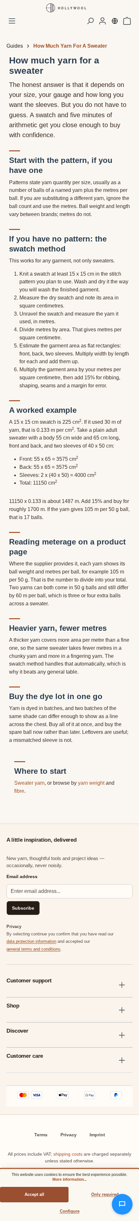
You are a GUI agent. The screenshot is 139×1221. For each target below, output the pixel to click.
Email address (21, 876)
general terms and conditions (33, 949)
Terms (41, 1134)
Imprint (97, 1134)
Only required (105, 1194)
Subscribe (23, 908)
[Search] (90, 21)
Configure (70, 1211)
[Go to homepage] (69, 8)
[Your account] (102, 21)
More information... (69, 1179)
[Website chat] (122, 1204)
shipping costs (67, 1154)
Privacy (68, 1134)
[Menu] (12, 21)
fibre (19, 791)
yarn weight (91, 783)
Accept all (34, 1194)
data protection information (31, 941)
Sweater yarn (29, 783)
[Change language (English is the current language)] (115, 21)
